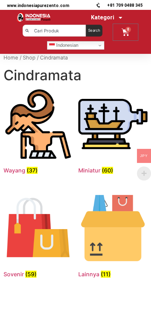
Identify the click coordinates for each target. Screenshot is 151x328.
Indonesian (66, 45)
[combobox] (54, 31)
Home (11, 58)
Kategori (102, 17)
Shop (29, 58)
